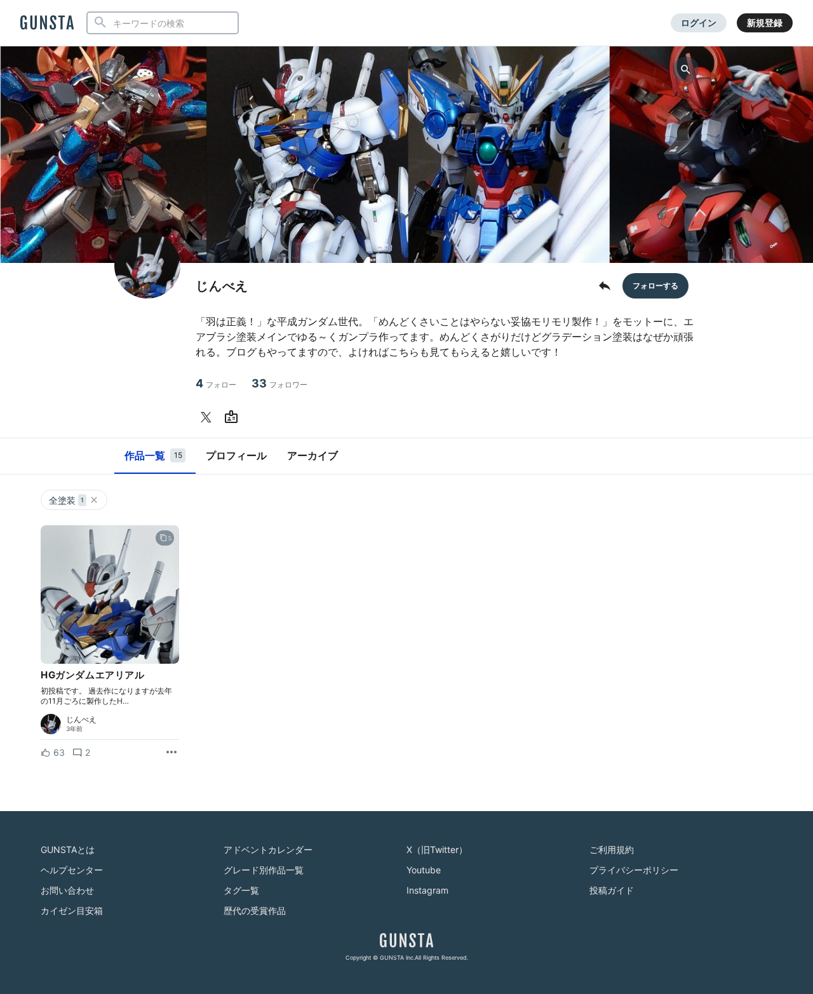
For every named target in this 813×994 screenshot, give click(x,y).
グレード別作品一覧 (264, 869)
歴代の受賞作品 (255, 910)
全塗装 (66, 500)
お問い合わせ (67, 890)
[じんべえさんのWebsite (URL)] (233, 417)
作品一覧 (153, 455)
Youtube (423, 869)
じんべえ (81, 719)
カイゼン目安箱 (72, 910)
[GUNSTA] (47, 23)
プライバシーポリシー (633, 869)
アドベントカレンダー (268, 849)
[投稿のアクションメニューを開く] (171, 752)
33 (279, 383)
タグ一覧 (241, 890)
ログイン (698, 22)
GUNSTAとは (68, 849)
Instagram (427, 890)
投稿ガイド (611, 890)
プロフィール (236, 455)
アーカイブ (312, 455)
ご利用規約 (611, 849)
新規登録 (765, 22)
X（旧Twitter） (436, 849)
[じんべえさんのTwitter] (208, 417)
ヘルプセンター (72, 869)
